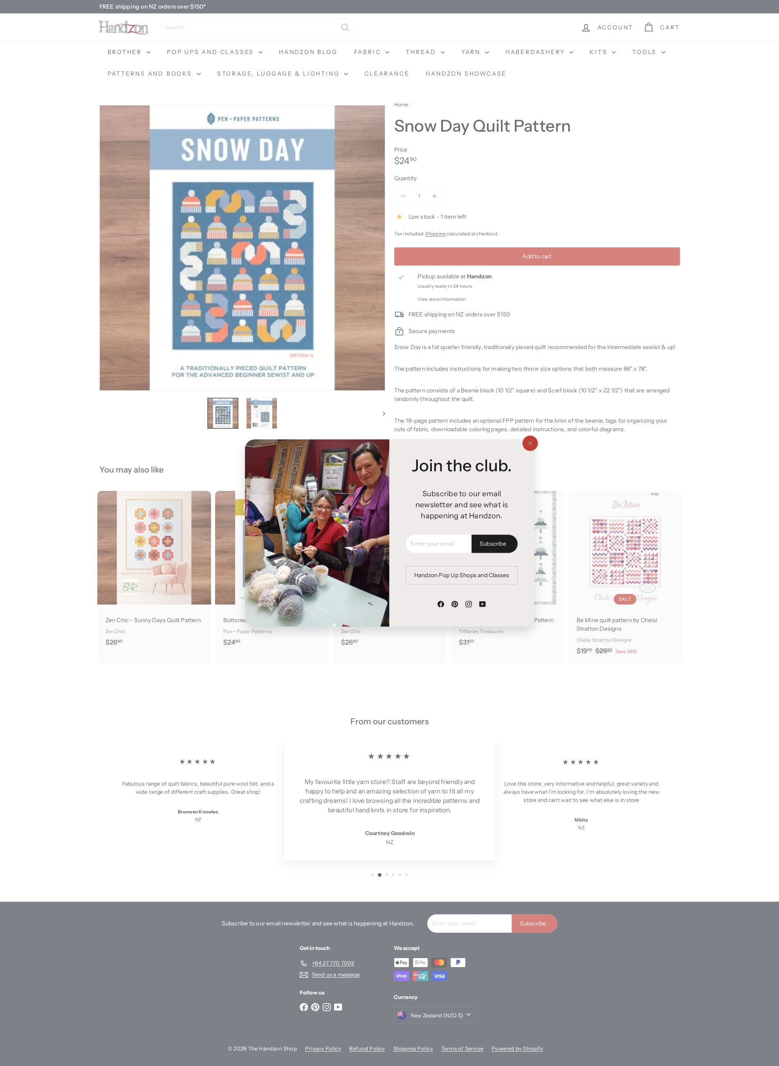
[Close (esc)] (530, 443)
